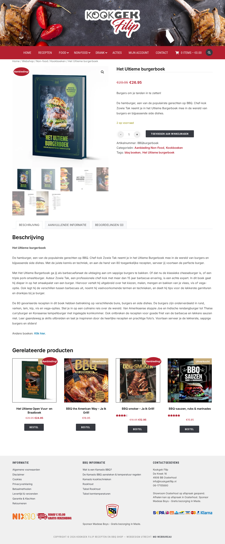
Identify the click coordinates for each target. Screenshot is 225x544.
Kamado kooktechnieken (97, 479)
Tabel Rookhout (92, 488)
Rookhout (88, 483)
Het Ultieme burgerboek (158, 152)
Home (16, 61)
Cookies (17, 479)
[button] (102, 72)
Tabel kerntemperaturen (96, 493)
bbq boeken (133, 152)
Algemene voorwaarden (26, 469)
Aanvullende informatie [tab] (67, 225)
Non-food (42, 61)
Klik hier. (40, 333)
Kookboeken (58, 61)
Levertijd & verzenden (25, 493)
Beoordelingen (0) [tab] (109, 225)
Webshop (28, 61)
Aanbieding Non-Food (149, 147)
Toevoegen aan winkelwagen (170, 133)
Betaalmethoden (21, 488)
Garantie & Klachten (23, 498)
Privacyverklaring (22, 483)
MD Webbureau (162, 536)
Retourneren (19, 503)
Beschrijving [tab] (29, 225)
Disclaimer (18, 474)
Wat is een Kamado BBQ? (97, 469)
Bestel (34, 427)
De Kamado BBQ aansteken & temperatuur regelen (112, 474)
